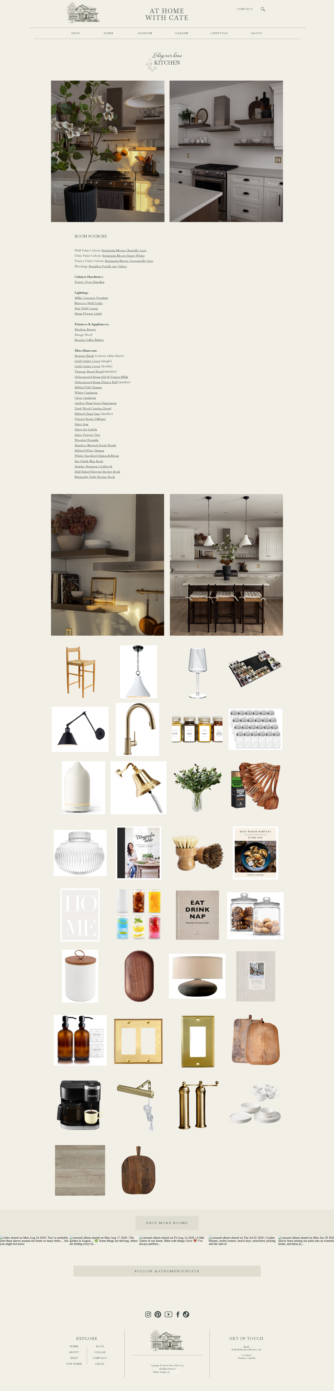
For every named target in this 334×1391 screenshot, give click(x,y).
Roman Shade (84, 356)
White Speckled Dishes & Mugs (97, 456)
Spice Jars (81, 424)
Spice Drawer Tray (87, 435)
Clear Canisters (85, 398)
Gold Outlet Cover (87, 361)
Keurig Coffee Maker (89, 340)
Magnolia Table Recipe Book (95, 477)
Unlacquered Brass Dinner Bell (96, 382)
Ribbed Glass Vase (87, 414)
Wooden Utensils (86, 440)
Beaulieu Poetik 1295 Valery (108, 266)
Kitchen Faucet (85, 329)
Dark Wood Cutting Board (93, 408)
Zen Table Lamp (86, 308)
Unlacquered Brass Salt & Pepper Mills (101, 377)
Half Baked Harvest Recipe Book (97, 472)
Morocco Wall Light (89, 303)
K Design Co (175, 1372)
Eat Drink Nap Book (89, 461)
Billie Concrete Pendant (91, 298)
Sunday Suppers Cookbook (93, 466)
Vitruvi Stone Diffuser (90, 419)
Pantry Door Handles (89, 282)
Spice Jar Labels (86, 429)
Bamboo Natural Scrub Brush (95, 445)
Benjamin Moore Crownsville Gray (129, 261)
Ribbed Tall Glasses (88, 387)
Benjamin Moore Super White (123, 256)
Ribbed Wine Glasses (89, 450)
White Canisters (86, 393)
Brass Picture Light (88, 314)
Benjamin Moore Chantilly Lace (124, 250)
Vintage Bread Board (89, 371)
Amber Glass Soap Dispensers (96, 403)
